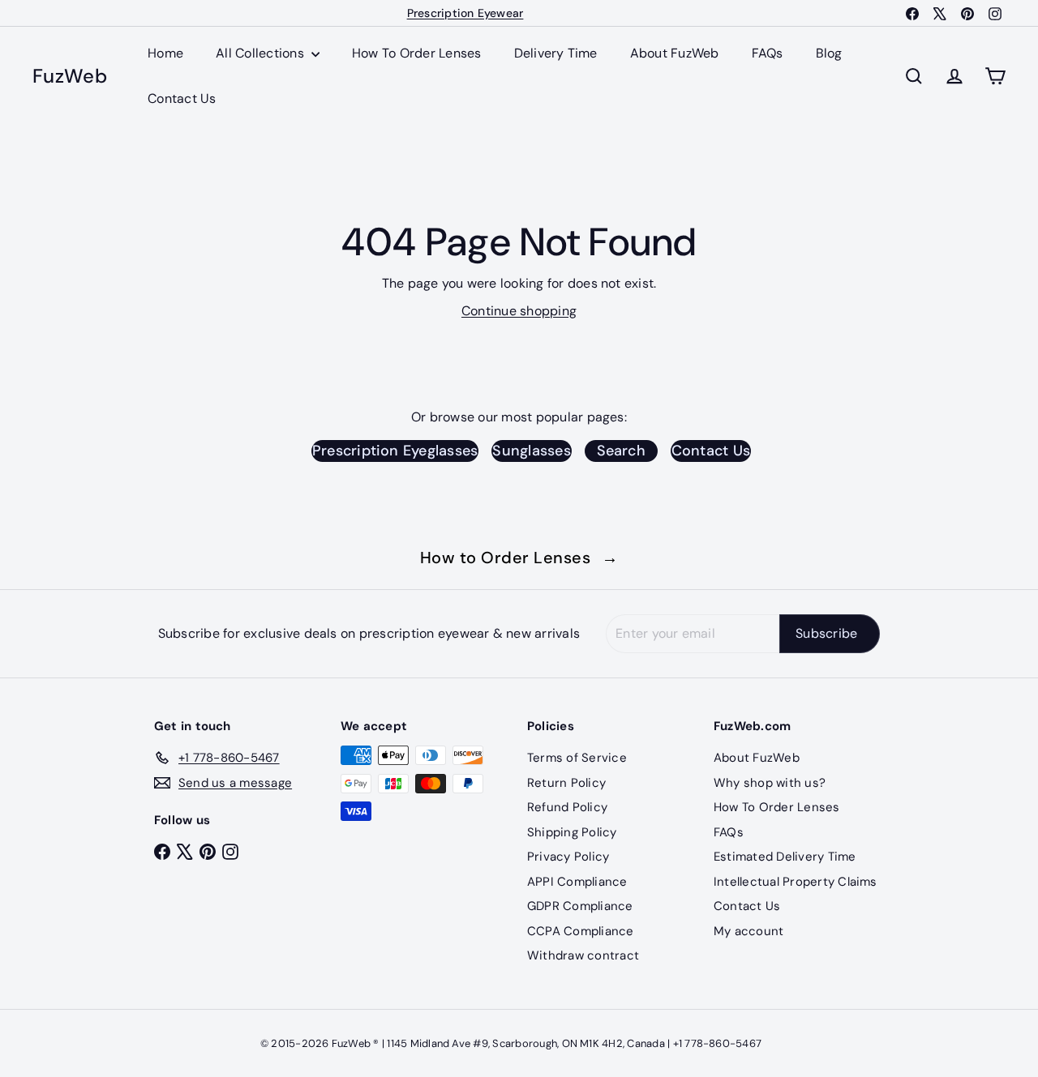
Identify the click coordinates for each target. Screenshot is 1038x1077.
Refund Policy (567, 807)
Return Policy (566, 783)
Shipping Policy (572, 832)
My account (748, 931)
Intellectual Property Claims (795, 882)
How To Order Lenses (417, 53)
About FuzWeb (674, 53)
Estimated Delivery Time (785, 856)
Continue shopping (519, 310)
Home (165, 53)
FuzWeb (69, 76)
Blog (829, 53)
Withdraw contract (583, 955)
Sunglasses (531, 450)
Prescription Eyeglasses (395, 450)
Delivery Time (556, 53)
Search (621, 450)
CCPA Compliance (580, 931)
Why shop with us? (770, 783)
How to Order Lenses (519, 557)
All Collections (261, 53)
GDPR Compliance (580, 906)
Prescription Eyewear (465, 13)
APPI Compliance (577, 882)
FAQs (767, 53)
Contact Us (182, 98)
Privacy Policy (568, 856)
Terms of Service (577, 758)
